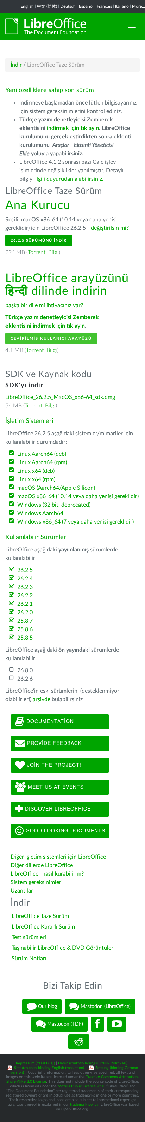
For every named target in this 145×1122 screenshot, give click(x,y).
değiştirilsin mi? (110, 228)
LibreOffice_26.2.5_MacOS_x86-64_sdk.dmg (60, 397)
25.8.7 (25, 621)
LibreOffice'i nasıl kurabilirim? (47, 874)
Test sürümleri (29, 937)
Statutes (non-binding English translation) (49, 1068)
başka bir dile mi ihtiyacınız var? (44, 305)
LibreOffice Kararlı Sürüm (43, 927)
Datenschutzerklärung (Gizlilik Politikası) (92, 1063)
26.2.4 (25, 578)
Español (86, 6)
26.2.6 (25, 679)
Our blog (47, 1006)
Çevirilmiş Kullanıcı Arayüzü (51, 338)
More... (138, 6)
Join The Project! (53, 764)
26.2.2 (25, 595)
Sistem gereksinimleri (37, 882)
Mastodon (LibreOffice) (105, 1006)
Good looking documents (64, 830)
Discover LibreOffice (57, 808)
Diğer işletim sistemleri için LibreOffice (58, 857)
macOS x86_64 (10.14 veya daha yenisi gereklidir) (78, 496)
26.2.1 (25, 604)
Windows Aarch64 (40, 513)
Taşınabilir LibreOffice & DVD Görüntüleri (63, 948)
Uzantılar (22, 891)
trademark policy (84, 1104)
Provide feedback (53, 742)
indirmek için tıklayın (73, 128)
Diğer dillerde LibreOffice (42, 865)
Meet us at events (55, 786)
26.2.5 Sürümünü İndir (39, 241)
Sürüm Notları (29, 958)
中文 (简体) (47, 6)
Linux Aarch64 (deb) (41, 454)
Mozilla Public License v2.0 (81, 1086)
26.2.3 (25, 587)
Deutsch (68, 6)
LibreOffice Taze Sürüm (40, 916)
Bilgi (53, 252)
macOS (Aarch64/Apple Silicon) (56, 488)
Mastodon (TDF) (64, 1023)
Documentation (49, 720)
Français (104, 6)
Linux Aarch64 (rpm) (42, 462)
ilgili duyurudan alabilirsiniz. (69, 179)
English (27, 6)
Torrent (36, 252)
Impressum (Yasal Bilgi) (35, 1063)
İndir (16, 65)
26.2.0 (25, 612)
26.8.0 (25, 670)
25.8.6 (25, 629)
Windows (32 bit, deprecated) (53, 505)
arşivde (41, 699)
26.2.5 (25, 570)
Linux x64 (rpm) (36, 479)
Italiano (122, 6)
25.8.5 (25, 638)
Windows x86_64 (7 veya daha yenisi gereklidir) (75, 522)
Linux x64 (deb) (36, 471)
